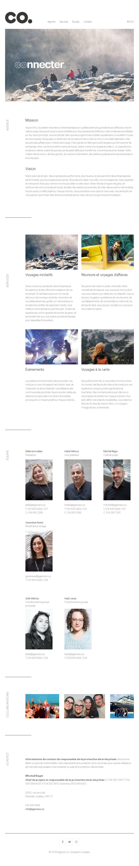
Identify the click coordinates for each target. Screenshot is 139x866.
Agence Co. (18, 18)
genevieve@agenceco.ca (38, 576)
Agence (51, 22)
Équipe (75, 22)
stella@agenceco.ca (35, 505)
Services (63, 22)
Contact (88, 22)
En (132, 22)
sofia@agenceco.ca (35, 654)
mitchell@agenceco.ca (114, 505)
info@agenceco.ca (34, 809)
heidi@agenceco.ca (74, 654)
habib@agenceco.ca (74, 505)
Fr (128, 22)
